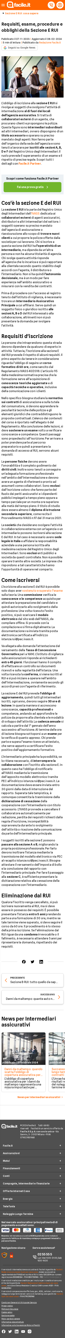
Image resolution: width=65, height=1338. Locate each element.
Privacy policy (7, 1306)
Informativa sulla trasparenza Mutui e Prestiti (20, 1325)
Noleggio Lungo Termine (18, 1214)
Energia (7, 1198)
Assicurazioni (11, 1153)
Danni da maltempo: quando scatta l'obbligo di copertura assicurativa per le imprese (23, 1073)
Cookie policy (6, 1312)
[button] (3, 5)
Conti (6, 1175)
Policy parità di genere (10, 1319)
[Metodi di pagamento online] (32, 1230)
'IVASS (35, 213)
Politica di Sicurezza (9, 1309)
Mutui (6, 1160)
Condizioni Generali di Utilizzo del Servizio (19, 1302)
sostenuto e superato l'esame (42, 590)
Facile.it (8, 1145)
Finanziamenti (11, 1168)
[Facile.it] (18, 6)
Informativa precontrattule (12, 1322)
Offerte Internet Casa (16, 1191)
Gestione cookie (8, 1315)
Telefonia (9, 1206)
